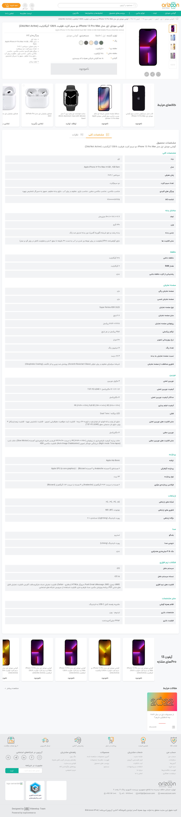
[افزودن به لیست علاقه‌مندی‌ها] (158, 74)
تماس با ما (9, 13)
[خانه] (177, 19)
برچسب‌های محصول (117, 13)
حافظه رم (113, 48)
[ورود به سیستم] (32, 5)
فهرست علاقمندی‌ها (169, 770)
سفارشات (172, 760)
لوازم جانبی (140, 13)
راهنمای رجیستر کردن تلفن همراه (64, 760)
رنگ (115, 41)
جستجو (106, 767)
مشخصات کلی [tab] (96, 134)
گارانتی (114, 58)
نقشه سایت (138, 756)
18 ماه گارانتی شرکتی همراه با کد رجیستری (87, 58)
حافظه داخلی (112, 53)
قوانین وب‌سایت (70, 763)
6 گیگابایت (99, 49)
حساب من (172, 756)
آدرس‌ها (173, 763)
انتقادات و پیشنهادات (134, 767)
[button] (5, 106)
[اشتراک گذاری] (152, 74)
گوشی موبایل (170, 13)
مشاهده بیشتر (13, 688)
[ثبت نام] (25, 5)
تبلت (155, 13)
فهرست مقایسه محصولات (99, 760)
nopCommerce (29, 813)
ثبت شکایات (137, 763)
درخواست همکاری (169, 773)
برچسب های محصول (101, 763)
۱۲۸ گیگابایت (98, 53)
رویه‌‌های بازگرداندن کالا (67, 767)
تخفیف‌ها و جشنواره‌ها (94, 13)
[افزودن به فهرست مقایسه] (146, 74)
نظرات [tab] (75, 134)
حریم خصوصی (71, 770)
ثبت (11, 771)
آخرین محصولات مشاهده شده (98, 756)
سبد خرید (172, 767)
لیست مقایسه (26, 13)
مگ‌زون (76, 13)
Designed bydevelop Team (28, 808)
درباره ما (139, 770)
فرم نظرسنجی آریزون (134, 760)
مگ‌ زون (73, 756)
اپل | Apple (100, 35)
